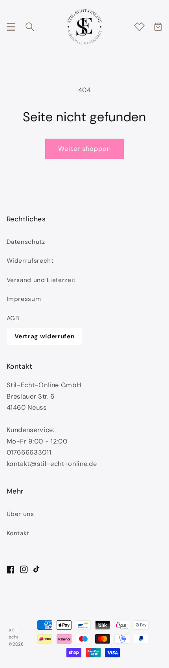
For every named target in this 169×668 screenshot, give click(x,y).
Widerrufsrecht (30, 261)
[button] (10, 26)
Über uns (20, 514)
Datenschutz (26, 242)
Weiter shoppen (84, 149)
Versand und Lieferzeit (41, 280)
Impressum (24, 299)
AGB (13, 318)
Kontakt (18, 533)
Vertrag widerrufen (45, 336)
